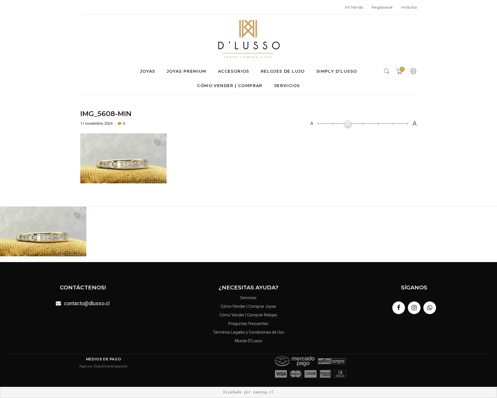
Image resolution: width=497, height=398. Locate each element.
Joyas (147, 71)
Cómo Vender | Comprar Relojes (248, 315)
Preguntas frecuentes (248, 323)
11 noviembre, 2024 (96, 123)
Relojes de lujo (283, 71)
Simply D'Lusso (336, 71)
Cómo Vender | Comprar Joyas (248, 306)
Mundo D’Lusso (248, 341)
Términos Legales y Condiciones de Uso (248, 332)
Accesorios (233, 71)
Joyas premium (187, 71)
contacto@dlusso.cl (87, 303)
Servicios (287, 85)
